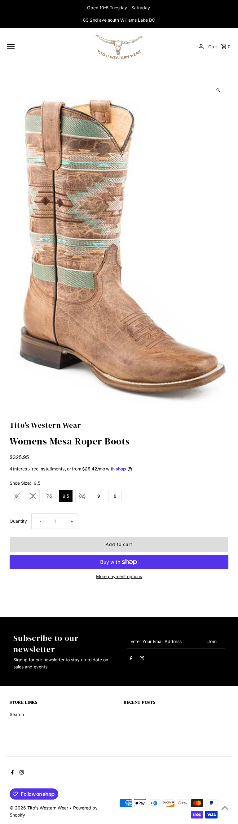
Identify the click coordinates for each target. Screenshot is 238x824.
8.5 (82, 496)
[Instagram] (142, 659)
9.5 (66, 496)
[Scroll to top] (225, 808)
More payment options (119, 576)
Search (17, 714)
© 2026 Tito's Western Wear (39, 807)
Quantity (18, 521)
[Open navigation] (47, 46)
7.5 (49, 496)
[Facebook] (131, 659)
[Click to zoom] (218, 90)
